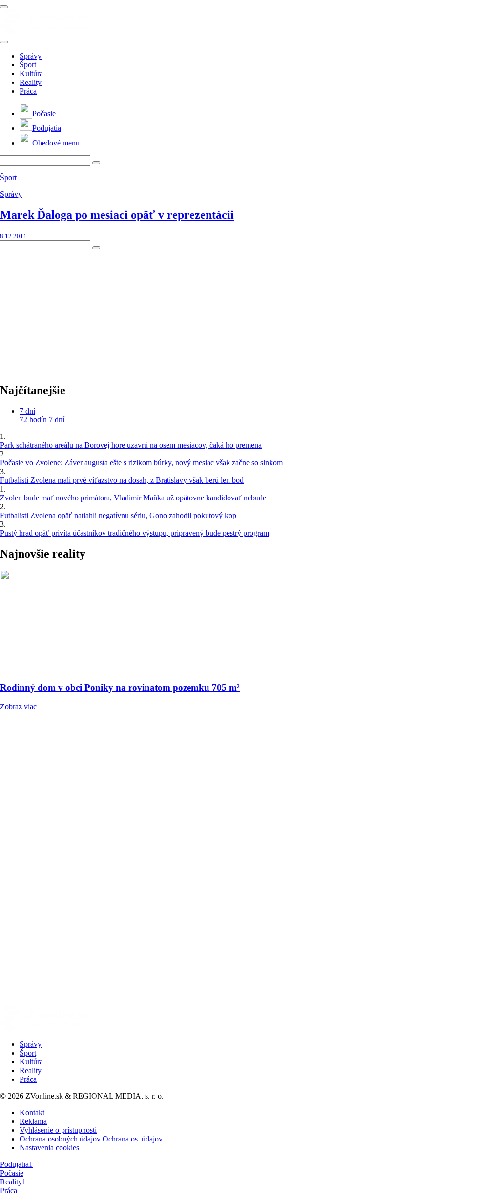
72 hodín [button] (33, 419)
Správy (31, 56)
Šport (28, 65)
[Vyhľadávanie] (96, 162)
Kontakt (32, 1112)
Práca (28, 91)
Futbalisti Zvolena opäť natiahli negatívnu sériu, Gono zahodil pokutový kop (118, 515)
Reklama (33, 1121)
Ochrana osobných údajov (60, 1139)
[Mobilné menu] (4, 6)
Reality (31, 82)
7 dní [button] (27, 411)
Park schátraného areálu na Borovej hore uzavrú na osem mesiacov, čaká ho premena (131, 445)
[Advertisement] (73, 311)
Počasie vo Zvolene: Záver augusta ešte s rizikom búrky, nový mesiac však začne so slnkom (141, 462)
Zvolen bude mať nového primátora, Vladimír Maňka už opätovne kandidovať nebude (133, 498)
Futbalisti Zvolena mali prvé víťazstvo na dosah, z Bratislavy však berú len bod (122, 480)
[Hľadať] (4, 42)
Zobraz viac (18, 707)
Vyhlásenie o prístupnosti (58, 1130)
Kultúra (31, 73)
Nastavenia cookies (49, 1147)
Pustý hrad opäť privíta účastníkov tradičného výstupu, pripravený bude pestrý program (134, 533)
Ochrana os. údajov (133, 1139)
